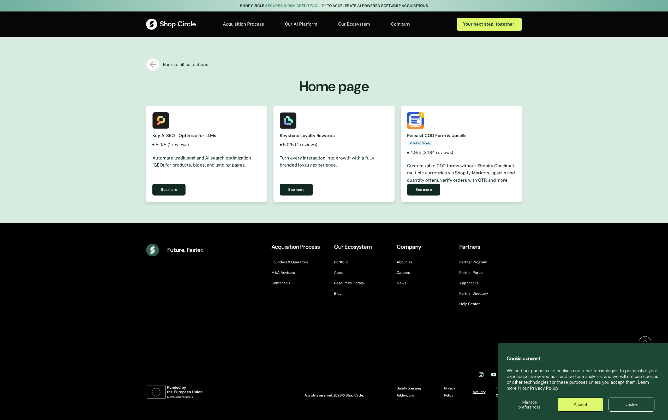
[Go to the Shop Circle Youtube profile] (494, 374)
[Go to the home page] (171, 24)
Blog (338, 293)
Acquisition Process (243, 24)
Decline (631, 404)
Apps (338, 272)
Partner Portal (471, 272)
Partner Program (473, 262)
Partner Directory (473, 293)
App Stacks (469, 283)
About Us (404, 262)
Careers (403, 272)
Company (400, 24)
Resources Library (349, 283)
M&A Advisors (283, 272)
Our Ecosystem (354, 24)
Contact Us (280, 283)
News (401, 283)
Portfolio (341, 262)
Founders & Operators (289, 262)
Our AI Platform (301, 24)
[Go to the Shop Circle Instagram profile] (481, 374)
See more (169, 189)
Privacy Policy (544, 388)
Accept (580, 404)
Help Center (469, 304)
